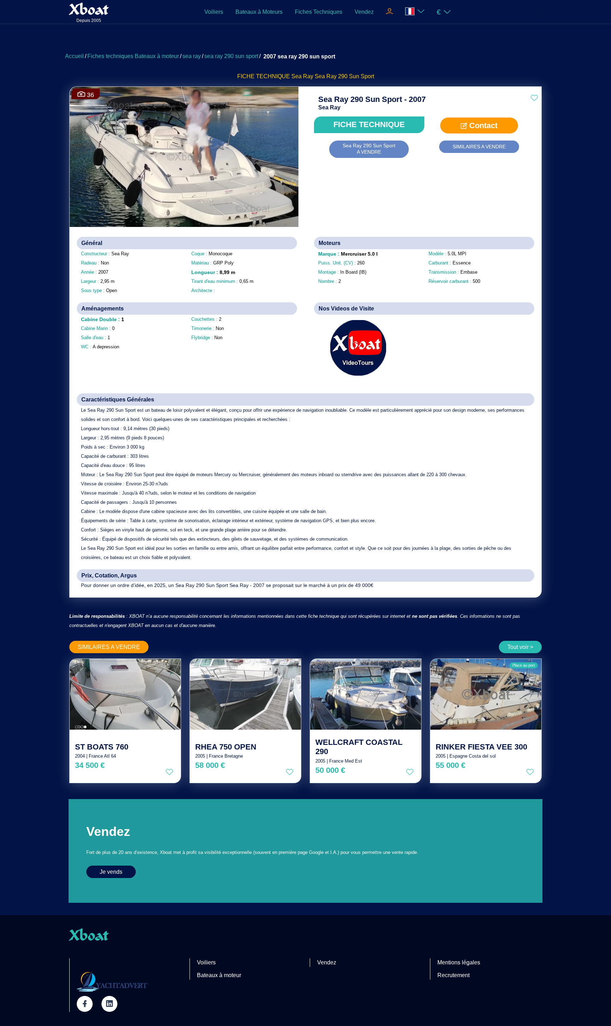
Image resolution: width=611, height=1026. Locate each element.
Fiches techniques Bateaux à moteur (133, 56)
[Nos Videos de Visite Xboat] (353, 348)
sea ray (191, 56)
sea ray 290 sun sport (231, 56)
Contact (482, 125)
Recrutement (453, 975)
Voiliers (213, 12)
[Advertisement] (305, 41)
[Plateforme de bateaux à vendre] (112, 981)
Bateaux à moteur (219, 975)
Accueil (74, 56)
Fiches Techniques (318, 12)
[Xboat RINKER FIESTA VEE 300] (485, 694)
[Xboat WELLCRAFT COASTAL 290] (365, 694)
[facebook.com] (85, 1004)
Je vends (111, 872)
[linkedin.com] (109, 1004)
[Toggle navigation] (389, 12)
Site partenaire (95, 962)
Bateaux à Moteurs (259, 12)
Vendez (364, 12)
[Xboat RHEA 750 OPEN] (245, 694)
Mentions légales (458, 962)
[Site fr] (415, 11)
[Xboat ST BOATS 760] (125, 694)
